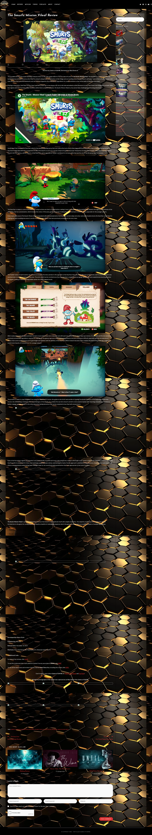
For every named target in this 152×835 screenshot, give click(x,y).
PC (43, 729)
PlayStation (48, 729)
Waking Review (25, 771)
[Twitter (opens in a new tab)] (140, 4)
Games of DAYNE (15, 64)
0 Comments (51, 64)
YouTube (81, 673)
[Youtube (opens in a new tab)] (148, 4)
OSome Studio (38, 729)
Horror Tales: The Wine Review (60, 769)
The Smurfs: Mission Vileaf (58, 729)
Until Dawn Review (96, 771)
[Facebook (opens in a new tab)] (143, 4)
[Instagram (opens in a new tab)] (146, 4)
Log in (117, 125)
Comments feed (120, 129)
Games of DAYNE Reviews (17, 729)
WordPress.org (120, 131)
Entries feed (119, 127)
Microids (26, 729)
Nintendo (31, 729)
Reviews (41, 64)
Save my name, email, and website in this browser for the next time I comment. (32, 806)
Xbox (67, 729)
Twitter (67, 673)
